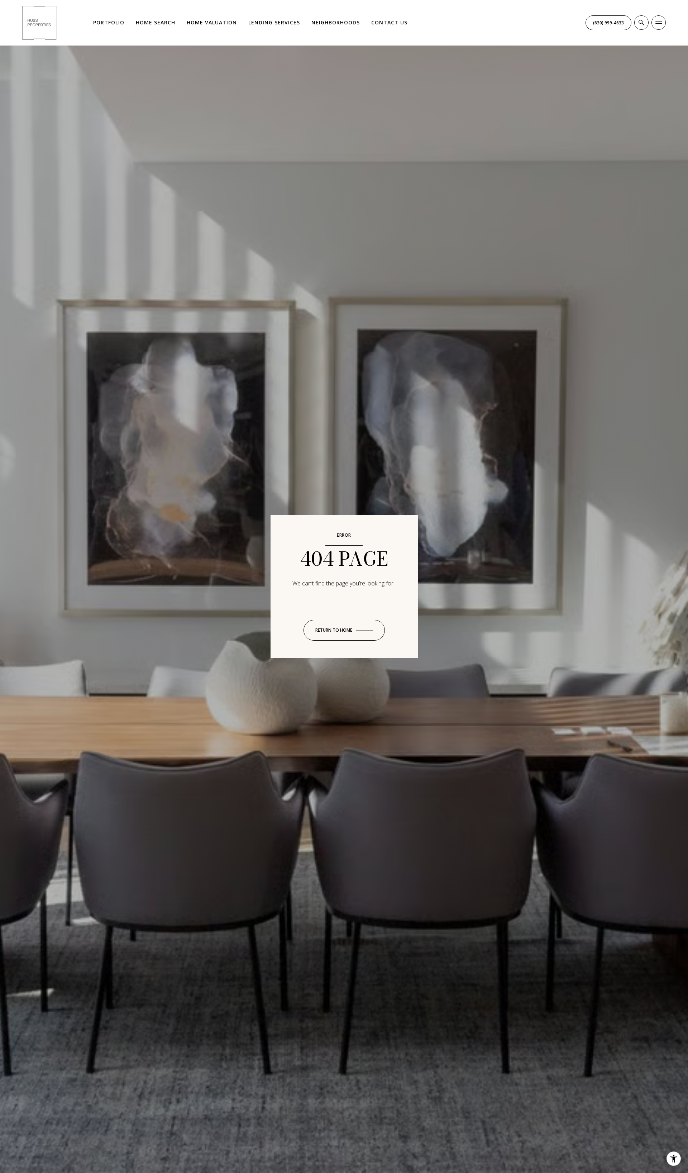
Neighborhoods (335, 22)
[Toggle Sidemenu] (658, 22)
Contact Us (389, 22)
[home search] (641, 22)
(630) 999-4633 (608, 23)
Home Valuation (212, 22)
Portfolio (108, 22)
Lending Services (274, 22)
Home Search (155, 22)
